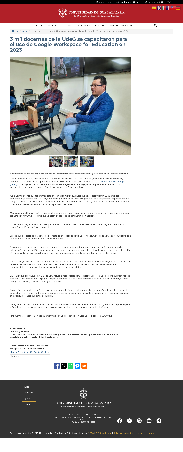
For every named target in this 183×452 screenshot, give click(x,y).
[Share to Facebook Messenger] (77, 366)
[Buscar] (155, 26)
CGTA (91, 433)
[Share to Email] (84, 366)
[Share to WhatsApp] (70, 366)
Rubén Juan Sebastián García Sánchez (30, 352)
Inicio (26, 387)
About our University (46, 25)
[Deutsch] (178, 8)
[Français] (168, 8)
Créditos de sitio (104, 433)
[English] (159, 8)
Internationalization (123, 25)
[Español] (154, 8)
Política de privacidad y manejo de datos (133, 433)
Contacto (28, 404)
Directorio (29, 392)
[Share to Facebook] (57, 366)
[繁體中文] (173, 8)
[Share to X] (64, 366)
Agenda (28, 398)
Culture (100, 25)
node (25, 31)
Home (15, 31)
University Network (78, 25)
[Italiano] (163, 8)
